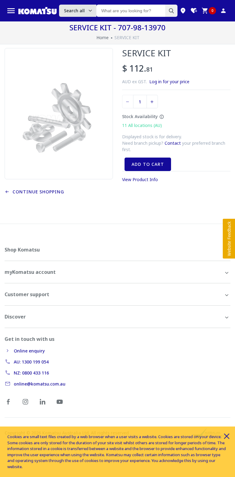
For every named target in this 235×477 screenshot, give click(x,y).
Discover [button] (15, 316)
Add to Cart (148, 164)
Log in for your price (169, 81)
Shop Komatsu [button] (22, 249)
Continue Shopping (36, 192)
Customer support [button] (27, 294)
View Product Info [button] (140, 179)
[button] (229, 239)
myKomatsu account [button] (30, 272)
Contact (173, 143)
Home (102, 37)
